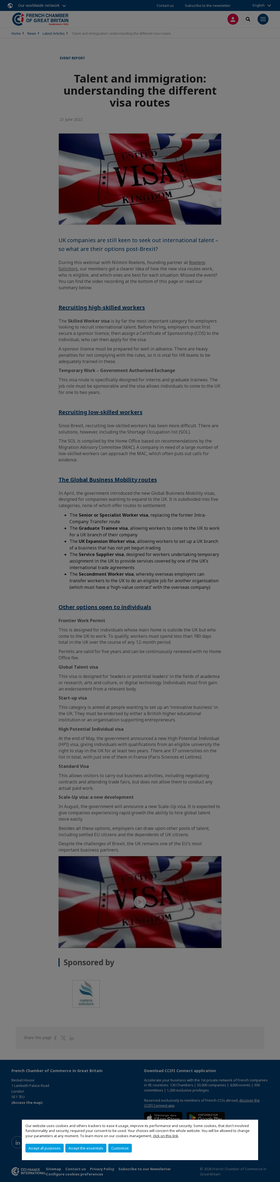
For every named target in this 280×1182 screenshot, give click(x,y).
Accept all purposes (44, 1148)
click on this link (165, 1135)
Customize (120, 1148)
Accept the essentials (85, 1148)
